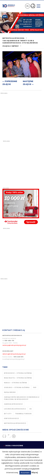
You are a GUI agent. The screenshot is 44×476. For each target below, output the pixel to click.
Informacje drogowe (27, 6)
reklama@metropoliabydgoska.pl (14, 354)
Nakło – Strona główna (15, 383)
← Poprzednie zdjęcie (9, 83)
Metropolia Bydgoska (8, 5)
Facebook (4, 436)
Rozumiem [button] (25, 472)
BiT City (7, 414)
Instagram (14, 436)
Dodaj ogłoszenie (14, 445)
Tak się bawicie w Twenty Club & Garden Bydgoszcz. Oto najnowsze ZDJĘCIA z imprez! (20, 43)
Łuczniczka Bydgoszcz (15, 409)
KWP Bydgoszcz (11, 418)
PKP (34, 387)
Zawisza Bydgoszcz (13, 404)
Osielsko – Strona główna (16, 387)
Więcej (34, 472)
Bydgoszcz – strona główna (18, 373)
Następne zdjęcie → (28, 83)
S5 (30, 409)
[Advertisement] (22, 116)
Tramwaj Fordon (23, 414)
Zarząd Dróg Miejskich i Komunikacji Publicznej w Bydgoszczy (21, 398)
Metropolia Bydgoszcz (15, 423)
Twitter (9, 436)
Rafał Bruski (10, 392)
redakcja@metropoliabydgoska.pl (14, 345)
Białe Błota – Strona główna (18, 378)
